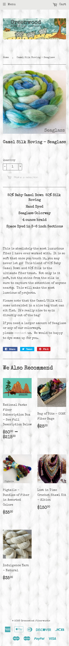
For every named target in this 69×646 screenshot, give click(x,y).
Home (6, 57)
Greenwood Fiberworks (35, 621)
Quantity (9, 160)
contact (20, 333)
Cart (62, 4)
